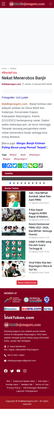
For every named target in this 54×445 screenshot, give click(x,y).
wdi (24, 154)
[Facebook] (6, 370)
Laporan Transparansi (27, 391)
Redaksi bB (26, 384)
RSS (8, 381)
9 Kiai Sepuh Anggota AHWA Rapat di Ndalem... (39, 213)
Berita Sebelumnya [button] (27, 282)
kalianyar (35, 154)
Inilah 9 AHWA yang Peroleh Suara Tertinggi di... (40, 245)
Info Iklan (43, 381)
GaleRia (13, 68)
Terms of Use (41, 384)
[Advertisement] (27, 36)
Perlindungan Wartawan (35, 388)
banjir (14, 154)
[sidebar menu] (3, 4)
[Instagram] (24, 370)
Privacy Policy (13, 388)
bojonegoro (21, 158)
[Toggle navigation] (50, 4)
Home (4, 68)
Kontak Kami (12, 384)
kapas (7, 158)
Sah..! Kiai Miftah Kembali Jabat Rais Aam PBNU (40, 196)
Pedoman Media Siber (24, 381)
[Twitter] (12, 370)
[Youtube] (19, 370)
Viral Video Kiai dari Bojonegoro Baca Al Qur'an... (40, 266)
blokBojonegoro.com (11, 84)
